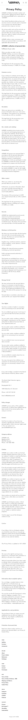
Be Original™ (5, 706)
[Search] (23, 2)
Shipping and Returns (7, 681)
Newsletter (4, 708)
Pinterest (4, 697)
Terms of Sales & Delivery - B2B (9, 679)
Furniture (4, 644)
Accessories (4, 646)
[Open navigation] (2, 2)
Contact (3, 666)
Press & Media (5, 655)
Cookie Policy (5, 684)
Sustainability (5, 710)
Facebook (4, 693)
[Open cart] (26, 2)
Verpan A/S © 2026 (14, 716)
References (4, 657)
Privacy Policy (5, 682)
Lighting (4, 642)
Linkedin (4, 695)
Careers (3, 704)
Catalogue (4, 659)
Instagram (4, 691)
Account (3, 668)
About (3, 653)
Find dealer (4, 670)
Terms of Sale (5, 677)
